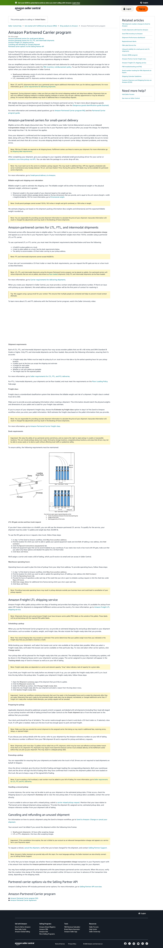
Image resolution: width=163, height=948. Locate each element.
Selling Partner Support (98, 848)
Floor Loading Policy (100, 381)
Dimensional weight (57, 197)
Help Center (93, 929)
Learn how (76, 3)
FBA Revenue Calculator (72, 927)
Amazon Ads (43, 932)
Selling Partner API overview (91, 887)
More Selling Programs (47, 934)
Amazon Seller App (70, 932)
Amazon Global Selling (22, 932)
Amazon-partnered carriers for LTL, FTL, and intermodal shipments (31, 40)
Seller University (94, 932)
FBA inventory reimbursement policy (57, 67)
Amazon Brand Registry (47, 927)
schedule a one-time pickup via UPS (22, 159)
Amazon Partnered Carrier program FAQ (70, 110)
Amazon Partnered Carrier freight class (45, 426)
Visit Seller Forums (128, 94)
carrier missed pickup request (68, 802)
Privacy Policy (72, 944)
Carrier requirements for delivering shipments (39, 86)
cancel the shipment (32, 848)
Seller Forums (94, 927)
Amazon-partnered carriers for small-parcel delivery (26, 38)
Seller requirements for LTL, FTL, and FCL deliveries (50, 376)
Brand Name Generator (72, 929)
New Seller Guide (20, 929)
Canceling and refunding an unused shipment (24, 44)
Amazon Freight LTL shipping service (21, 42)
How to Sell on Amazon (22, 927)
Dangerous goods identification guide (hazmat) (91, 105)
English (143, 913)
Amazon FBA (43, 929)
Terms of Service (60, 944)
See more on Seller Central (131, 98)
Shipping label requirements (22, 151)
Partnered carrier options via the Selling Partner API (26, 46)
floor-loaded (53, 274)
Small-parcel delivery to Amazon (42, 175)
